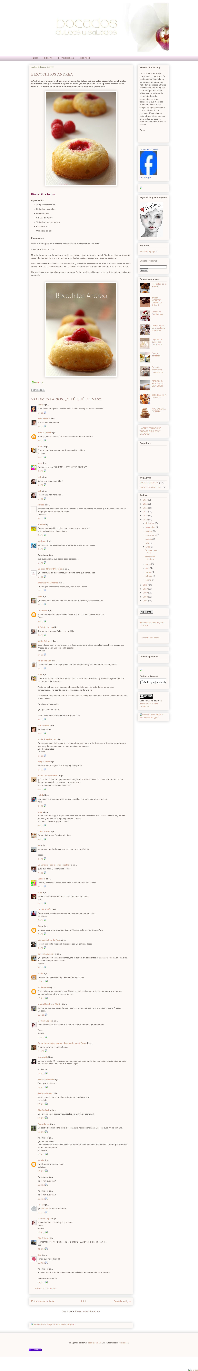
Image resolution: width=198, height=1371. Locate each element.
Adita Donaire (44, 661)
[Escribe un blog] (35, 390)
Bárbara (41, 879)
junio (148, 547)
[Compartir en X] (38, 390)
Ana (40, 926)
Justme (41, 524)
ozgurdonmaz (94, 1343)
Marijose (42, 541)
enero (148, 580)
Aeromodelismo (45, 1093)
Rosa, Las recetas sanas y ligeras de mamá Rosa (62, 1043)
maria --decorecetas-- (48, 775)
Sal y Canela (44, 761)
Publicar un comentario (45, 1288)
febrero (149, 576)
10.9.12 (41, 1263)
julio (148, 543)
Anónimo (44, 1208)
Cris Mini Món (44, 909)
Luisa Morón (44, 831)
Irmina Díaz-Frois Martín (49, 1004)
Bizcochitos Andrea (52, 74)
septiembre (151, 535)
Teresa (41, 505)
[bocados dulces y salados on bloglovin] (151, 236)
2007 (145, 601)
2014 (145, 512)
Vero (40, 463)
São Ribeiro (43, 1238)
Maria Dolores (44, 641)
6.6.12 (41, 635)
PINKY (41, 446)
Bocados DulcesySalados (149, 149)
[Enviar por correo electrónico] (32, 390)
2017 (145, 500)
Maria (40, 973)
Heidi (40, 795)
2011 (145, 585)
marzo (149, 572)
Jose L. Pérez (44, 432)
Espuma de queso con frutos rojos (157, 341)
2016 (145, 504)
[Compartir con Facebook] (40, 390)
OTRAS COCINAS (66, 58)
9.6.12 (41, 967)
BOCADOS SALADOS (150, 487)
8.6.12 (41, 948)
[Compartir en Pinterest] (43, 390)
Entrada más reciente (42, 1301)
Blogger (124, 1343)
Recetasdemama (46, 1079)
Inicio (84, 1301)
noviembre (151, 527)
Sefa (40, 596)
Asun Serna (43, 1124)
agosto (149, 539)
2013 (145, 515)
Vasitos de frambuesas (157, 312)
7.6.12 (41, 873)
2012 (145, 520)
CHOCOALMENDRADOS (159, 396)
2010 (145, 589)
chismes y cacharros (48, 583)
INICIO (35, 58)
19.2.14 (41, 1282)
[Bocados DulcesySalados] (148, 175)
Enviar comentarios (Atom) (87, 1311)
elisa (40, 812)
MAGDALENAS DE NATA (159, 410)
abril (148, 568)
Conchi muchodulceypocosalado (54, 865)
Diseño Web (44, 1110)
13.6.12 (41, 1087)
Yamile (41, 1160)
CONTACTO (85, 58)
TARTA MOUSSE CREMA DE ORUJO (157, 301)
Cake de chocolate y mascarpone (157, 369)
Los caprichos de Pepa (49, 940)
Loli (39, 477)
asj (39, 845)
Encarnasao (43, 725)
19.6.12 (41, 1213)
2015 (145, 508)
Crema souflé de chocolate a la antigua (158, 328)
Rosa (40, 1205)
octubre (149, 531)
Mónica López (45, 1021)
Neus (40, 405)
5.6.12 (41, 413)
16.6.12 (41, 1132)
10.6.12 (41, 981)
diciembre (150, 523)
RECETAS (47, 58)
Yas (39, 1255)
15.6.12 (41, 1104)
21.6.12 (41, 1249)
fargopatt (42, 1057)
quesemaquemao (46, 954)
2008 (145, 597)
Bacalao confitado (156, 354)
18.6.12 (41, 1154)
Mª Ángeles (43, 987)
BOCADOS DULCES (149, 483)
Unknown (42, 610)
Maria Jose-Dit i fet (47, 739)
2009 (145, 593)
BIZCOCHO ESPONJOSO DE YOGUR (158, 383)
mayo (148, 564)
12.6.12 (41, 1073)
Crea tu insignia (145, 178)
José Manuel (44, 418)
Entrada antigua (122, 1301)
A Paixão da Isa (45, 627)
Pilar (40, 674)
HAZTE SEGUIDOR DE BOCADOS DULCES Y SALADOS (150, 431)
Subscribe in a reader (150, 638)
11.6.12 (41, 1015)
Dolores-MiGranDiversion (50, 569)
